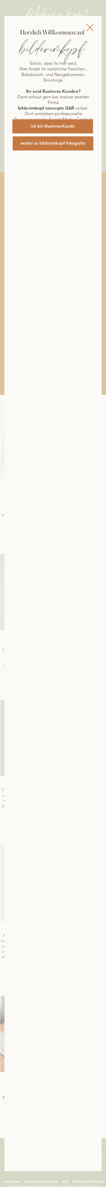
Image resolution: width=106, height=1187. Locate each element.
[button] (90, 28)
